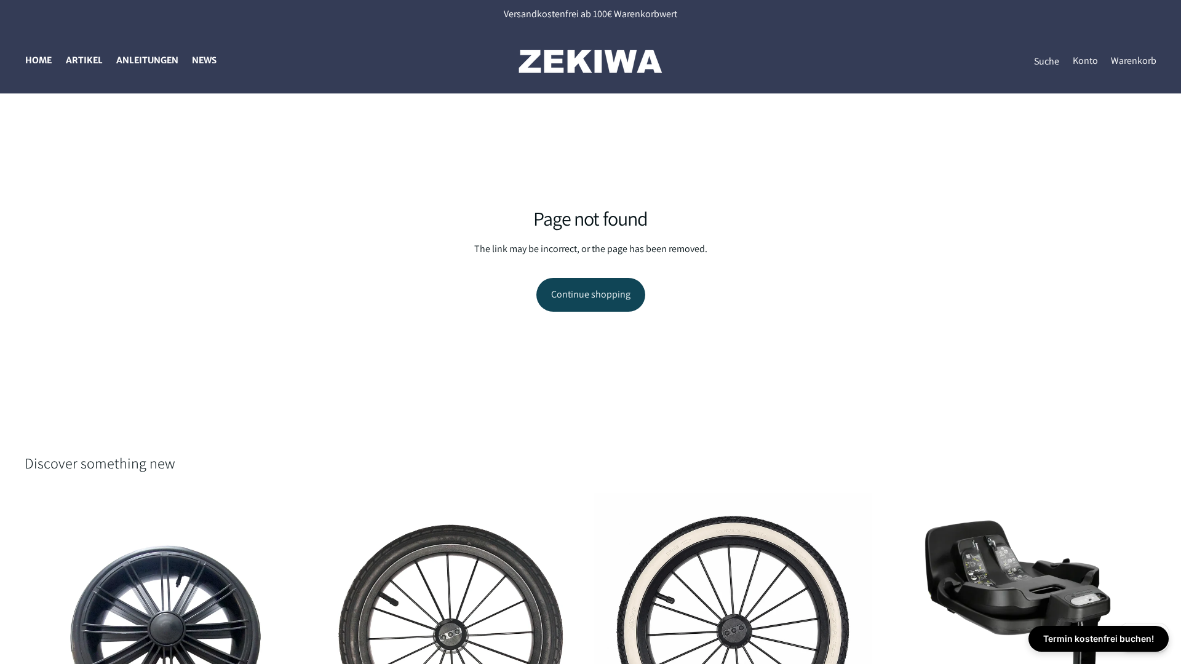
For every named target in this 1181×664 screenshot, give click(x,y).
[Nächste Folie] (283, 632)
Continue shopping (590, 294)
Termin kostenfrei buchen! (1098, 638)
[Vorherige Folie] (43, 632)
